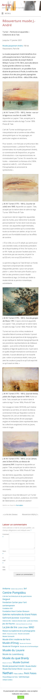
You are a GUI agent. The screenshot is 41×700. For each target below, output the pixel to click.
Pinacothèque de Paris (10, 677)
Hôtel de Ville (7, 621)
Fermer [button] (21, 697)
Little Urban (23, 627)
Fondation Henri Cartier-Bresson (16, 611)
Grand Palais (25, 618)
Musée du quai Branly (16, 658)
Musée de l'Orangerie (11, 646)
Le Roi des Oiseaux (10, 514)
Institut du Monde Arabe (19, 621)
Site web (4, 568)
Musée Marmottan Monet (12, 669)
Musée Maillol (30, 666)
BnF (25, 588)
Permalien (19, 505)
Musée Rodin (27, 669)
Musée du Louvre (13, 650)
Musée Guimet (21, 662)
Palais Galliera (18, 674)
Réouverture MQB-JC (30, 514)
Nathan (8, 673)
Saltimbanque (24, 677)
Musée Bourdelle (12, 634)
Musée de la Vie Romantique (29, 646)
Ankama (6, 588)
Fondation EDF (8, 608)
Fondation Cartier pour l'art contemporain (15, 604)
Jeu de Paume (9, 623)
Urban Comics (7, 680)
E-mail (4, 560)
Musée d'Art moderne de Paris (16, 639)
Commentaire (4, 535)
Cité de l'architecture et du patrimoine (17, 596)
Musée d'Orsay (11, 643)
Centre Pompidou (14, 592)
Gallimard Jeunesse (11, 617)
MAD (31, 627)
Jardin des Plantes (32, 621)
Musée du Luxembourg (13, 654)
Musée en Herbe (7, 663)
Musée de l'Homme (25, 643)
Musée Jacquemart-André (13, 46)
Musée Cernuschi (8, 636)
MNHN (4, 634)
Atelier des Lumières (17, 589)
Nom (4, 552)
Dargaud (6, 599)
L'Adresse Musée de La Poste (24, 624)
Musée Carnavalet (23, 634)
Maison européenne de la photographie (19, 631)
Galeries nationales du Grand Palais (20, 614)
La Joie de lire (10, 627)
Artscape (6, 4)
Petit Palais (30, 673)
